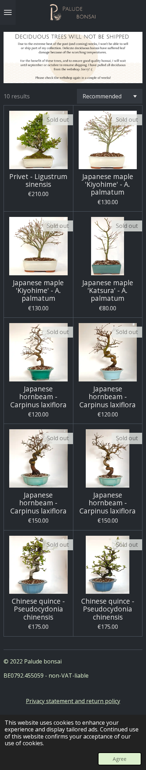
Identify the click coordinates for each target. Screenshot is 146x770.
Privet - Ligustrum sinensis (38, 181)
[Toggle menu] (8, 12)
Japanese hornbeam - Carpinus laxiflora (38, 397)
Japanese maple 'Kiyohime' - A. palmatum (107, 184)
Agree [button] (120, 758)
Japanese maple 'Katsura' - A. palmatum (107, 291)
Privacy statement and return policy (73, 701)
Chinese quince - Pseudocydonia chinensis (38, 609)
